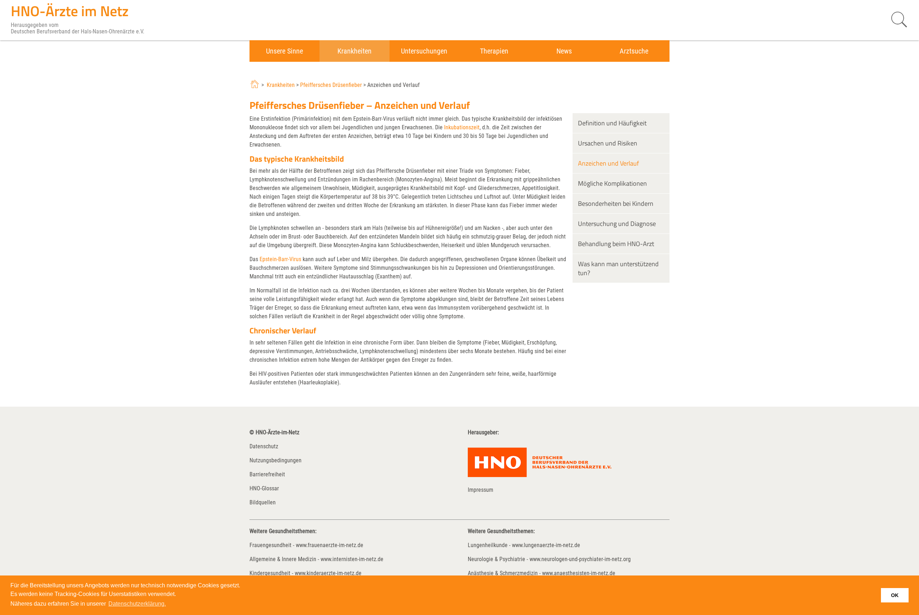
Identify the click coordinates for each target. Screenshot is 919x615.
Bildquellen (262, 502)
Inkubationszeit (462, 127)
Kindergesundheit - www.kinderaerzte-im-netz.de (305, 573)
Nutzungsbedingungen (275, 460)
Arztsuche (634, 51)
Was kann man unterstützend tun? (618, 268)
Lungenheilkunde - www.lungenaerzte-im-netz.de (524, 545)
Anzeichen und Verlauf (608, 163)
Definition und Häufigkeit (612, 123)
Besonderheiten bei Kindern (615, 203)
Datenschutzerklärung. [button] (137, 604)
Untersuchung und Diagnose (617, 223)
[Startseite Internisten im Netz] (255, 85)
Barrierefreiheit (267, 474)
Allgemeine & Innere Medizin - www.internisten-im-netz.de (316, 559)
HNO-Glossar (264, 488)
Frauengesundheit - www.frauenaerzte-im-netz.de (306, 545)
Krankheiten (354, 51)
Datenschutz (263, 446)
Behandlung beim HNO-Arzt (616, 244)
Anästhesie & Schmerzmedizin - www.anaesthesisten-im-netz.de (541, 573)
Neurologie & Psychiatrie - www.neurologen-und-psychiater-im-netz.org (549, 559)
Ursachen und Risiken (607, 143)
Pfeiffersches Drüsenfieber (331, 85)
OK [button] (895, 595)
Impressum (480, 489)
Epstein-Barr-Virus (280, 259)
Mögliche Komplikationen (612, 183)
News (564, 51)
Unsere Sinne (284, 51)
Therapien (494, 51)
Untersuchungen (424, 51)
